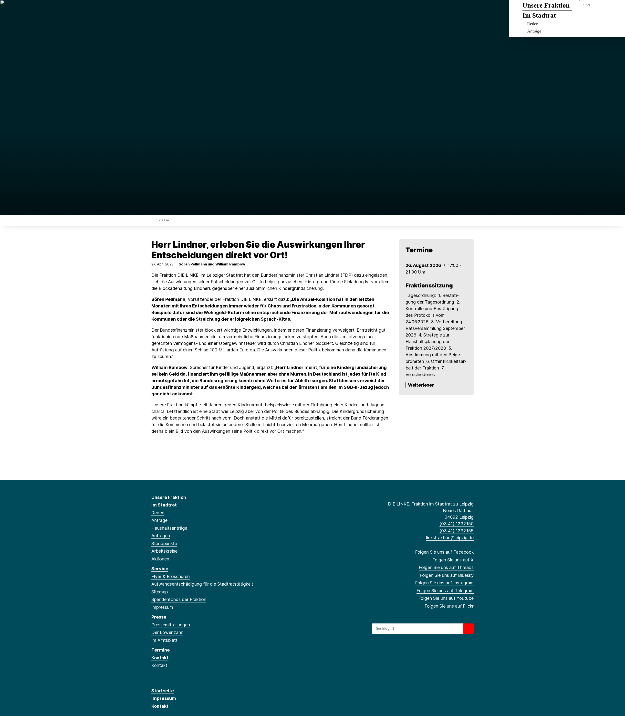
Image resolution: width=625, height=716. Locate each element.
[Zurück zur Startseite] (152, 219)
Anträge (534, 31)
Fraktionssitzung (429, 285)
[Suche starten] (468, 628)
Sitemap (159, 591)
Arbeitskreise (164, 551)
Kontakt (159, 657)
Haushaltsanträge (169, 528)
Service (159, 568)
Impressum (162, 607)
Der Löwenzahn (167, 632)
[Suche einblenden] (600, 10)
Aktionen (160, 558)
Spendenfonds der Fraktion (178, 599)
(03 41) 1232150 (456, 523)
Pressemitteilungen (170, 624)
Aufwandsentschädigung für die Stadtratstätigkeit (202, 584)
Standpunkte (164, 543)
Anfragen (160, 535)
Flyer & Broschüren (170, 576)
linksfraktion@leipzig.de (450, 537)
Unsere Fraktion (546, 5)
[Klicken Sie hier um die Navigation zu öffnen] (615, 10)
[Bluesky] (178, 10)
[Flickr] (210, 10)
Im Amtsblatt (164, 640)
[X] (162, 10)
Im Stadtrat (539, 15)
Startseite (162, 690)
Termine (160, 650)
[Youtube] (202, 10)
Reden (532, 23)
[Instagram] (186, 10)
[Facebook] (153, 10)
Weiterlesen (421, 385)
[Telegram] (194, 10)
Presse (163, 220)
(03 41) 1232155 (456, 530)
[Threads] (170, 10)
